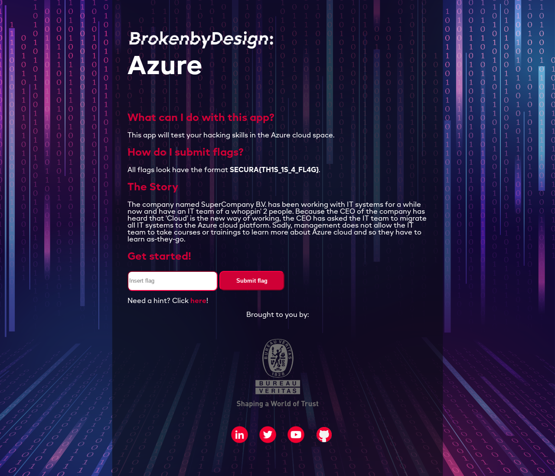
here (198, 301)
